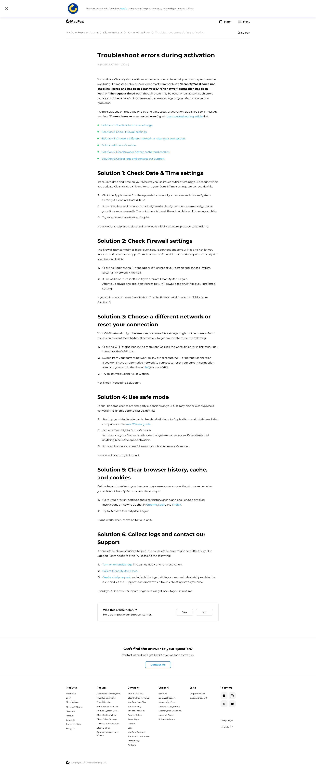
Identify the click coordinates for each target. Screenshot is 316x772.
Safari (161, 504)
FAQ (147, 367)
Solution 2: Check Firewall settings (124, 131)
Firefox (176, 504)
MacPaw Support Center (82, 32)
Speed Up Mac (104, 702)
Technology (133, 740)
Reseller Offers (135, 715)
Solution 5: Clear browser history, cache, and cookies (136, 152)
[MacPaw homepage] (75, 21)
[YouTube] (232, 703)
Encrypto (70, 728)
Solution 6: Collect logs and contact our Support (133, 158)
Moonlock (71, 693)
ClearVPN (70, 711)
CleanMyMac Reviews (138, 698)
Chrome (151, 504)
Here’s (124, 8)
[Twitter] (224, 703)
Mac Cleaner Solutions (108, 706)
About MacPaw (135, 693)
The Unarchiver (73, 724)
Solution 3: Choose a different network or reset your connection (143, 138)
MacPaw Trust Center (138, 736)
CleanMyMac (72, 702)
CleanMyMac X (113, 32)
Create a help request (116, 577)
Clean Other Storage (107, 719)
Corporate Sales (197, 693)
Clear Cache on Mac (106, 715)
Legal (130, 728)
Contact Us (158, 664)
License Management (169, 706)
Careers (131, 723)
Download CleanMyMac (108, 693)
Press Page (133, 719)
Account (163, 693)
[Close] (6, 8)
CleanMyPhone (74, 707)
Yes (184, 612)
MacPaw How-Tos (137, 702)
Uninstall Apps (166, 715)
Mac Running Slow (106, 698)
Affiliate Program (136, 710)
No (204, 612)
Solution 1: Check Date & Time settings (127, 125)
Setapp (69, 715)
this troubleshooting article (185, 116)
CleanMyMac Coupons (170, 710)
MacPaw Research (137, 732)
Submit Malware (167, 719)
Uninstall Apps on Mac (108, 723)
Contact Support (167, 698)
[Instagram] (232, 695)
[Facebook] (224, 695)
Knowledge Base (139, 32)
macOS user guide (138, 424)
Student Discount (198, 698)
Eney (68, 698)
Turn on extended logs (117, 564)
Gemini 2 (70, 720)
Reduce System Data (107, 710)
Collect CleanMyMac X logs (119, 571)
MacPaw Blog (134, 706)
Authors (132, 745)
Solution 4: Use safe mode (119, 145)
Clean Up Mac (103, 728)
